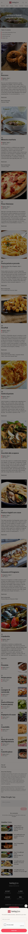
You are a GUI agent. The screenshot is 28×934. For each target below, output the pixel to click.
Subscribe (14, 930)
